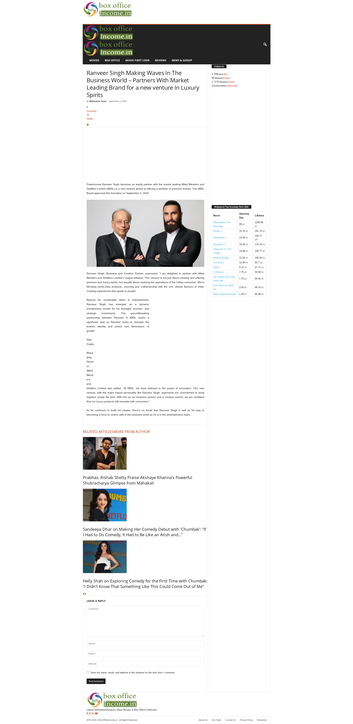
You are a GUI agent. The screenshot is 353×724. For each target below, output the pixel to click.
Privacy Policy (246, 719)
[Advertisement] (200, 8)
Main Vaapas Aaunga (224, 294)
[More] (145, 125)
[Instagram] (90, 713)
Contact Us (230, 719)
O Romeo (218, 272)
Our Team (216, 719)
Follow (226, 78)
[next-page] (85, 594)
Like (225, 74)
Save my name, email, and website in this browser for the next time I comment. (132, 672)
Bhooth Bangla (221, 257)
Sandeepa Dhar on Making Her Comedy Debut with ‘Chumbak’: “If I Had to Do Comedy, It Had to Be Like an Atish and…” (144, 531)
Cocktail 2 (218, 262)
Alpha (216, 267)
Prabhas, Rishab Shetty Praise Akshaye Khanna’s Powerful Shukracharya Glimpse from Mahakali (137, 480)
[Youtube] (96, 713)
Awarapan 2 (219, 237)
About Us (203, 719)
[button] (265, 45)
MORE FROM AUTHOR (132, 431)
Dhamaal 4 (219, 244)
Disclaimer (262, 719)
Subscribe (232, 85)
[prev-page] (84, 594)
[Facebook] (88, 713)
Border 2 (217, 231)
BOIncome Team (98, 101)
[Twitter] (93, 713)
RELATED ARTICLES (98, 431)
